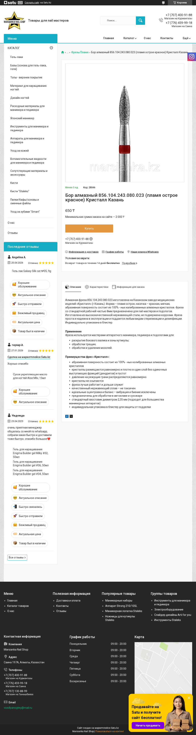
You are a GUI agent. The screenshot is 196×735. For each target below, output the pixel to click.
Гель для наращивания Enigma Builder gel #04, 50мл (31, 472)
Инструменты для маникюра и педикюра (29, 128)
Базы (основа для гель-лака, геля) (28, 67)
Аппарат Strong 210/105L (121, 605)
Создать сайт (32, 2)
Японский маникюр (22, 118)
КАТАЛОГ (14, 48)
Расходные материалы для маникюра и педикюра (27, 108)
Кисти (14, 182)
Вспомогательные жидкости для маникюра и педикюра (28, 160)
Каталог (128, 38)
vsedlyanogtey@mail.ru (18, 707)
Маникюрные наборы (118, 600)
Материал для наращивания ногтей (28, 87)
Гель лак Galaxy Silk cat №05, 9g (31, 271)
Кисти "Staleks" (19, 191)
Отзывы (13, 232)
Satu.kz (115, 728)
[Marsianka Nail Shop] (14, 20)
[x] (71, 416)
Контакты (166, 38)
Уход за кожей (19, 150)
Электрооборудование (168, 609)
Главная (108, 38)
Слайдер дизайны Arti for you (172, 614)
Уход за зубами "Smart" (25, 211)
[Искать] (140, 20)
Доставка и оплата (68, 600)
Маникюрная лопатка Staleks (123, 611)
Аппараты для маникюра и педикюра (27, 140)
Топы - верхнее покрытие (26, 77)
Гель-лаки (16, 57)
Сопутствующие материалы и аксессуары (28, 172)
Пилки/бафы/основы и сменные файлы (24, 201)
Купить (89, 228)
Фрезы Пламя (79, 52)
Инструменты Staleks (167, 620)
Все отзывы (16, 557)
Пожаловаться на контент (110, 731)
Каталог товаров (18, 605)
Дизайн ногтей (19, 97)
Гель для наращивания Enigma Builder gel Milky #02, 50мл (30, 453)
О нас (147, 38)
